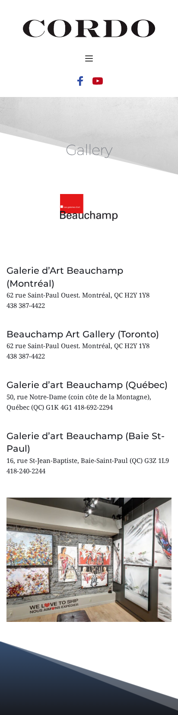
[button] (89, 58)
